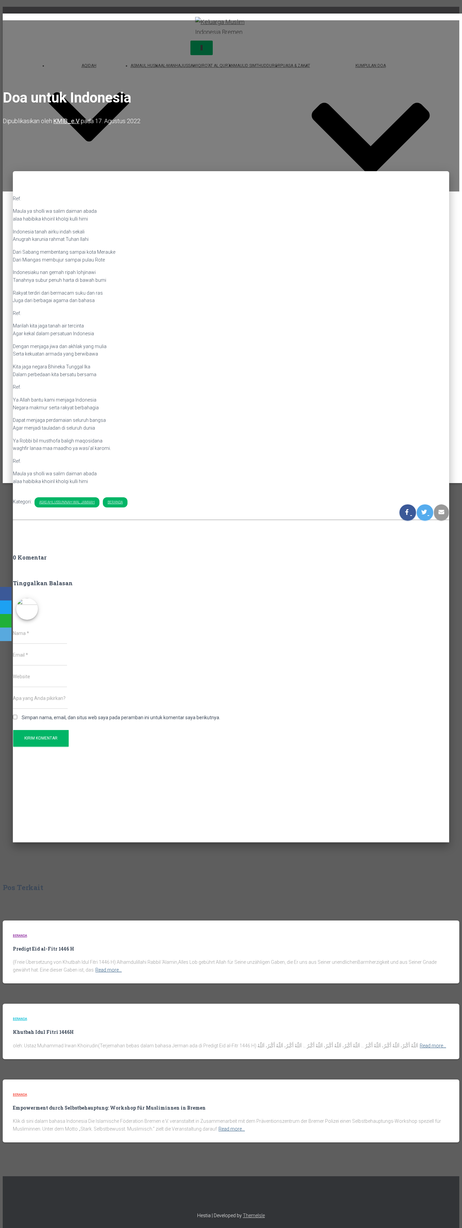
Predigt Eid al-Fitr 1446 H (43, 949)
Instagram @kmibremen (225, 1199)
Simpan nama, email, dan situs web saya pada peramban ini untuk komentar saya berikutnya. (121, 717)
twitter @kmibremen (237, 1199)
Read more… (108, 970)
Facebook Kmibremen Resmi (213, 1199)
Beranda (115, 502)
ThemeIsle (254, 1215)
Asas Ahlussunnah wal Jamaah (67, 502)
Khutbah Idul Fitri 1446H (43, 1032)
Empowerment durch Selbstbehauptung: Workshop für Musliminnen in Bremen (109, 1108)
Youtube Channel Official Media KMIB (249, 1199)
